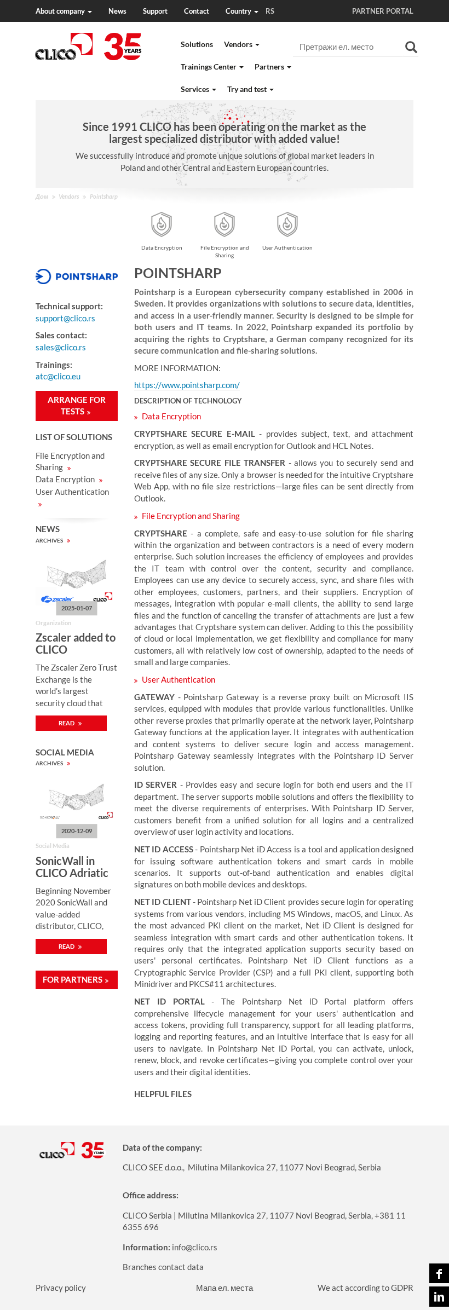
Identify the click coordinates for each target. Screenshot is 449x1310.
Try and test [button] (247, 89)
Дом (42, 196)
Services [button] (196, 89)
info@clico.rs (194, 1247)
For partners (72, 979)
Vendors (69, 196)
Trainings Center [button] (209, 66)
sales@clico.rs (61, 347)
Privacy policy (61, 1287)
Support (155, 11)
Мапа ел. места (224, 1287)
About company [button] (61, 11)
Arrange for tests (77, 405)
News (117, 11)
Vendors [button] (239, 44)
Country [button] (250, 11)
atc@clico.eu (58, 376)
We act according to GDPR (365, 1287)
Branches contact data (163, 1267)
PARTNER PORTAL (382, 11)
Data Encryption (66, 479)
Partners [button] (270, 66)
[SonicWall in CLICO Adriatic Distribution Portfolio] (77, 801)
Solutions (197, 44)
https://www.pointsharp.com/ (187, 385)
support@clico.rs (65, 318)
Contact (196, 11)
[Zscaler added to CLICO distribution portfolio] (77, 578)
